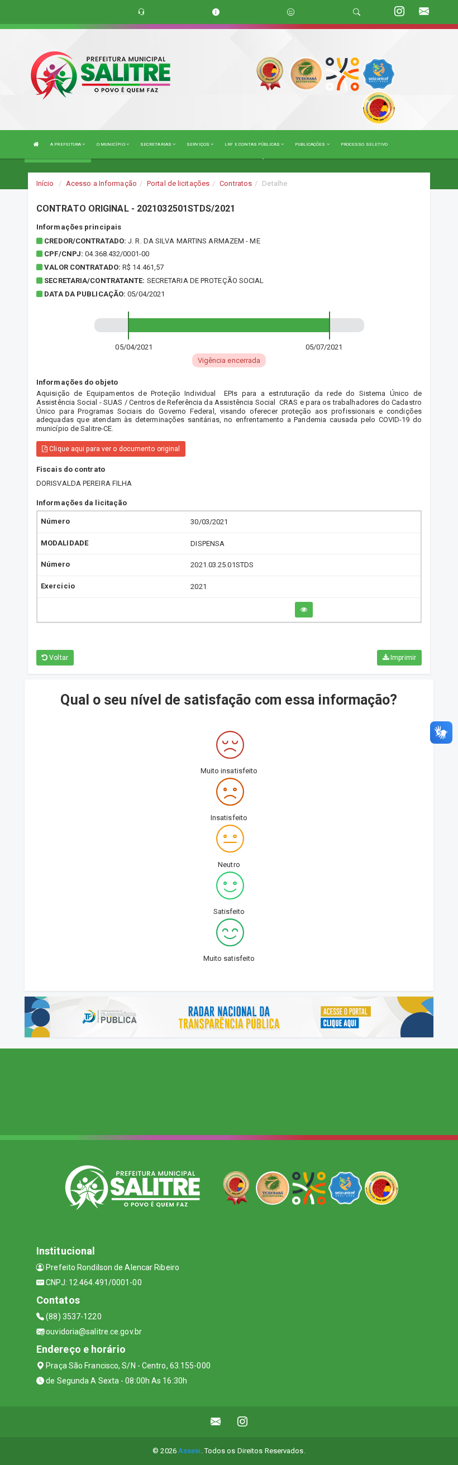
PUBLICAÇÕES (310, 144)
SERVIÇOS (199, 144)
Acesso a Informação (101, 183)
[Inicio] (36, 144)
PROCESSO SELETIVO (364, 144)
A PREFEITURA (66, 144)
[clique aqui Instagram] (242, 1422)
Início (45, 183)
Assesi (189, 1451)
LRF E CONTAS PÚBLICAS (253, 144)
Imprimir (402, 658)
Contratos (236, 183)
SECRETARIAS (156, 144)
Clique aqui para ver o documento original (113, 449)
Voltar (57, 658)
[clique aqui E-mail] (216, 1422)
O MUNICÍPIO (111, 144)
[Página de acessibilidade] (290, 12)
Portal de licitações (178, 183)
